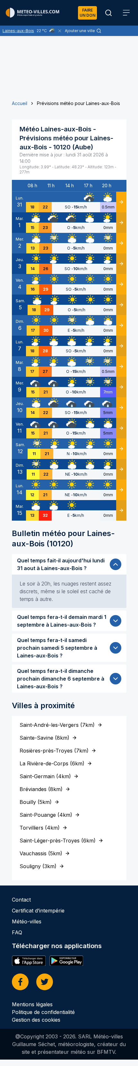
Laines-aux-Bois (18, 30)
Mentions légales (32, 1004)
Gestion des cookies (36, 1020)
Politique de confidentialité (43, 1012)
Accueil (19, 103)
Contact (21, 899)
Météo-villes (26, 921)
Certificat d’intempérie (38, 910)
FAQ (17, 932)
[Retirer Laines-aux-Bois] (59, 30)
